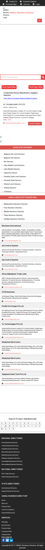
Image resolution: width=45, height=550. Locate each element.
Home (4, 500)
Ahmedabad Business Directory (12, 464)
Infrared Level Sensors (12, 184)
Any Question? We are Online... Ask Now (40, 545)
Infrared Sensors (10, 188)
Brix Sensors (8, 162)
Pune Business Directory (13, 208)
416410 (11, 107)
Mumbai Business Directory (14, 211)
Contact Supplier (35, 123)
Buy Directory (6, 525)
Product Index (6, 528)
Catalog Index (6, 534)
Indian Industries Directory (10, 477)
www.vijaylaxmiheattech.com (14, 383)
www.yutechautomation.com (15, 123)
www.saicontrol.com (11, 255)
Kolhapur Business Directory (14, 219)
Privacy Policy (6, 506)
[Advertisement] (22, 47)
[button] (11, 4)
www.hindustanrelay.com (12, 353)
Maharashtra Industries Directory (16, 204)
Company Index (7, 531)
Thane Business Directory (13, 215)
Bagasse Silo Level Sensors (14, 154)
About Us (5, 503)
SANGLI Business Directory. (26, 545)
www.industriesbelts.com (12, 241)
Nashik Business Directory (10, 455)
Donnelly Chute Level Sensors (15, 177)
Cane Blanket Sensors (12, 169)
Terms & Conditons (8, 509)
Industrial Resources (8, 513)
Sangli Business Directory (10, 449)
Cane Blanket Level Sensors (14, 165)
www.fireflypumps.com (12, 319)
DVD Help (5, 522)
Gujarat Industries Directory (10, 491)
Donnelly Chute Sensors (12, 180)
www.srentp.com (10, 301)
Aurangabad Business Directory (12, 461)
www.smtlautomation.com (13, 287)
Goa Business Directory (9, 488)
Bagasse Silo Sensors (12, 158)
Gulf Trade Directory (8, 473)
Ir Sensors (7, 192)
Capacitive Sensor (10, 173)
